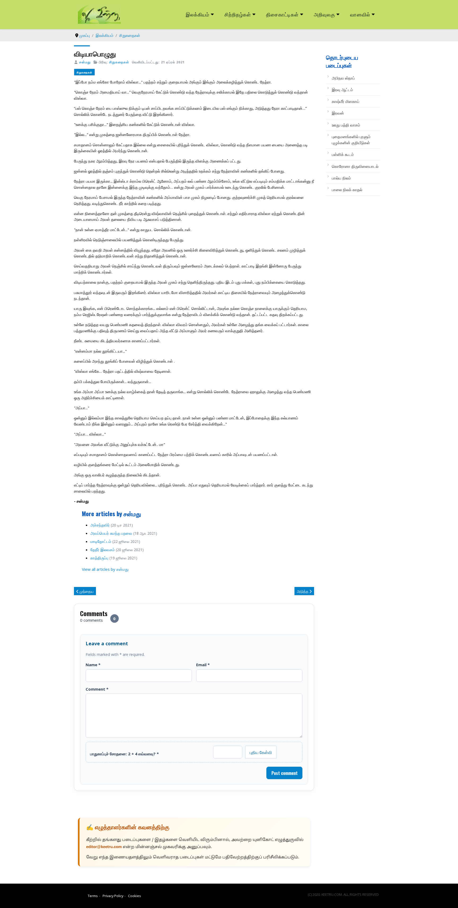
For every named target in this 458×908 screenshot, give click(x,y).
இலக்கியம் (197, 14)
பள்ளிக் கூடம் (343, 154)
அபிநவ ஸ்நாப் (343, 78)
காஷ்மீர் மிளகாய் (345, 101)
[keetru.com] (99, 14)
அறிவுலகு (324, 14)
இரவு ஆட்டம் (342, 89)
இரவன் (338, 113)
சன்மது (85, 62)
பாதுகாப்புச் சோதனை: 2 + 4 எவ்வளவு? (124, 753)
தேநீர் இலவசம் (102, 549)
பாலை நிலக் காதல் (347, 189)
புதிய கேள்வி (261, 752)
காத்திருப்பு (99, 557)
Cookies (134, 895)
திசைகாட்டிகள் (282, 14)
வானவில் (360, 14)
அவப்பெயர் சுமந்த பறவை (111, 533)
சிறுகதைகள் (119, 62)
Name (93, 664)
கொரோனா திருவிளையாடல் (355, 166)
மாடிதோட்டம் (100, 541)
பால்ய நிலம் (341, 178)
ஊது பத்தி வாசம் (346, 125)
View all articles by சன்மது (105, 569)
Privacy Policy (113, 895)
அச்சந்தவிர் (100, 525)
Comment (97, 689)
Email (203, 664)
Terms (93, 895)
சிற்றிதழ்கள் (237, 14)
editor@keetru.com (104, 847)
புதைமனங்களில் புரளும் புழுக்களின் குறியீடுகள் (351, 139)
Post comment (284, 773)
